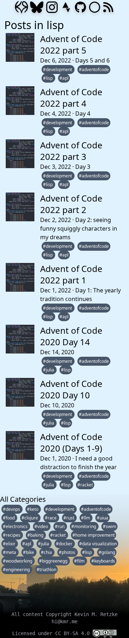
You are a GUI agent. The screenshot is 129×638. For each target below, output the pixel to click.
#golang (107, 552)
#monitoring (84, 526)
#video (41, 526)
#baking (35, 535)
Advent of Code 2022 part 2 (71, 204)
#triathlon (46, 570)
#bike (29, 552)
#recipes (12, 535)
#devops (12, 509)
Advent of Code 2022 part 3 (71, 150)
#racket (85, 485)
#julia (49, 370)
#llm (86, 518)
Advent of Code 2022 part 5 (71, 44)
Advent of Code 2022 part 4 (71, 97)
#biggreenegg (53, 561)
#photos (67, 552)
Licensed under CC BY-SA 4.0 (52, 633)
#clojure (30, 518)
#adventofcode (94, 69)
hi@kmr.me (64, 621)
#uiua (102, 518)
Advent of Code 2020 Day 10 (71, 389)
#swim (109, 526)
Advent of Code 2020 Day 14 (71, 336)
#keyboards (103, 561)
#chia (47, 552)
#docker (64, 544)
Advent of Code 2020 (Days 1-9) (71, 442)
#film (80, 561)
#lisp (48, 78)
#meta (10, 552)
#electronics (16, 526)
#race (51, 518)
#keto (33, 509)
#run (60, 526)
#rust (69, 518)
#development (58, 69)
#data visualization (98, 544)
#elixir (9, 544)
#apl (63, 78)
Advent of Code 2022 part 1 (71, 274)
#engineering (17, 570)
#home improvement (93, 535)
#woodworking (18, 561)
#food (9, 518)
